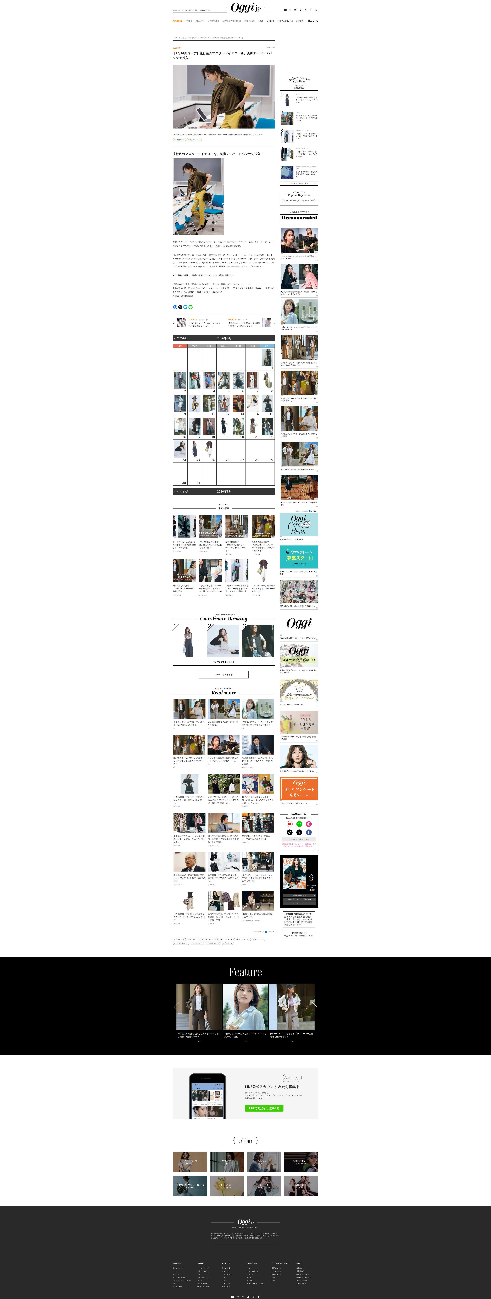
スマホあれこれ (202, 1277)
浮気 (273, 1280)
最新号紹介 (300, 1271)
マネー (199, 1274)
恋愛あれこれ (276, 1268)
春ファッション (210, 939)
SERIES (299, 21)
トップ (175, 38)
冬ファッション (242, 939)
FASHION (177, 21)
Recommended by (258, 932)
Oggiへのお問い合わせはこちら (298, 935)
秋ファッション (194, 140)
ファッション (183, 38)
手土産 (249, 1277)
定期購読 (291, 899)
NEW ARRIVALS (285, 21)
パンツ (175, 1271)
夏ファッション (194, 939)
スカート (176, 1274)
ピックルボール (252, 1271)
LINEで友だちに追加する (264, 1108)
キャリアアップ (202, 1268)
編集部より (300, 1268)
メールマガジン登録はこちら (299, 839)
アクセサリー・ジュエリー (182, 1280)
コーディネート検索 (224, 675)
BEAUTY (200, 21)
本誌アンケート (301, 1280)
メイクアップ (227, 1274)
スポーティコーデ (307, 201)
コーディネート (194, 38)
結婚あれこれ (276, 1274)
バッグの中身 (202, 1283)
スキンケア (226, 1271)
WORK (189, 21)
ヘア (223, 1277)
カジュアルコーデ (182, 943)
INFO (260, 21)
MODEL (270, 21)
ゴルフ (249, 1268)
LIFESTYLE (213, 21)
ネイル (224, 1280)
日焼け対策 (226, 1268)
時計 (174, 1283)
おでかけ (250, 1280)
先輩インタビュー (203, 1271)
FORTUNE (249, 21)
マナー (199, 1280)
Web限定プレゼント (303, 1277)
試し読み (307, 899)
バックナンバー (299, 903)
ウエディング (276, 1271)
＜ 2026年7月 (181, 338)
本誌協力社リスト (302, 1274)
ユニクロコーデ (214, 943)
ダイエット (226, 1286)
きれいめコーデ (258, 939)
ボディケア (226, 1283)
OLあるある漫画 (203, 1286)
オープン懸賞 (301, 1283)
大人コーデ (228, 943)
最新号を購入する (299, 895)
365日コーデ (205, 38)
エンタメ (250, 1274)
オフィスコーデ (198, 943)
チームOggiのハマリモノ (256, 1283)
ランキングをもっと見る (223, 662)
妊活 (273, 1277)
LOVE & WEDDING (231, 21)
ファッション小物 (179, 1277)
